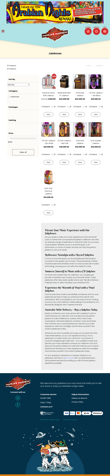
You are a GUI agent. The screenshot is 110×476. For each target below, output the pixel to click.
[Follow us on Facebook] (17, 404)
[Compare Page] (54, 107)
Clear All (23, 152)
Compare (45, 106)
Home (88, 66)
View (48, 114)
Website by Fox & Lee (70, 420)
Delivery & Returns (79, 398)
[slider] (9, 138)
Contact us (45, 407)
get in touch (68, 358)
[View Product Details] (64, 81)
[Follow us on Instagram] (17, 398)
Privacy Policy (77, 402)
